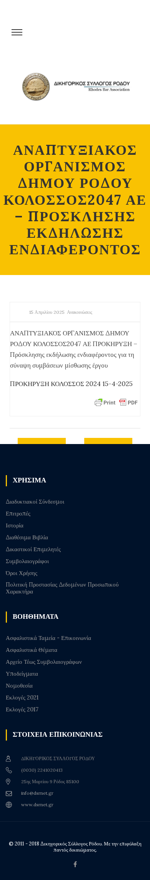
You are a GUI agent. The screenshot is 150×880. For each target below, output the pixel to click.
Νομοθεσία (19, 685)
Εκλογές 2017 (22, 709)
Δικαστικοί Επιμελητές (33, 549)
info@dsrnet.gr (37, 793)
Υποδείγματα (22, 673)
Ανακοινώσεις (79, 312)
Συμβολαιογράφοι (27, 561)
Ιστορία (14, 525)
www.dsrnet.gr (37, 804)
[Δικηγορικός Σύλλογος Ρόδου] (78, 93)
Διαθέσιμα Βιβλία (27, 537)
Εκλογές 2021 (22, 697)
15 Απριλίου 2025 (47, 312)
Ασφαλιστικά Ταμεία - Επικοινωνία (48, 638)
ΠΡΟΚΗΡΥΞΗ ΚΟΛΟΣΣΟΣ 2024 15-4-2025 (71, 384)
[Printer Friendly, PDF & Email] (116, 402)
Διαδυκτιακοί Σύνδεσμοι (35, 501)
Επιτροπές (18, 513)
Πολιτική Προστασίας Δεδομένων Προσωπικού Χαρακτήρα (62, 588)
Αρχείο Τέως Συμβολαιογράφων (44, 661)
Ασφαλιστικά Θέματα (31, 649)
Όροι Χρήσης (21, 573)
